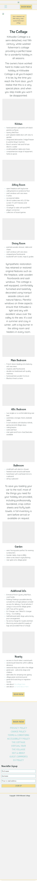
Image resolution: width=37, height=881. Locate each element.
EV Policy (18, 760)
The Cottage (18, 742)
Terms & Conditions (18, 735)
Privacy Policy (18, 728)
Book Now (26, 7)
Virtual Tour (18, 746)
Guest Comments (18, 756)
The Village (18, 749)
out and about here (21, 687)
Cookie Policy (18, 731)
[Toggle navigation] (5, 7)
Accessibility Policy (18, 738)
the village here (19, 684)
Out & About (18, 753)
